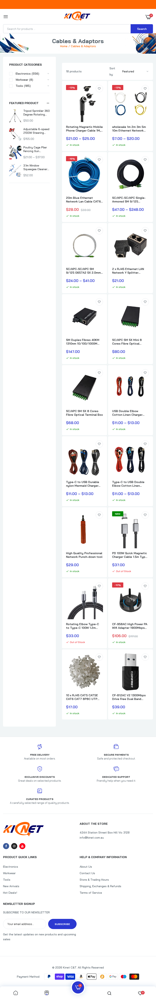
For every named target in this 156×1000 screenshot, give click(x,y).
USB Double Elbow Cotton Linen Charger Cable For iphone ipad (127, 413)
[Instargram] (14, 846)
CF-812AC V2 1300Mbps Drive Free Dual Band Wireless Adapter (129, 697)
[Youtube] (22, 846)
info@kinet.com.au (92, 837)
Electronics (10, 866)
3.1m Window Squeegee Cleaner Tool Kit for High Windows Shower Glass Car (35, 167)
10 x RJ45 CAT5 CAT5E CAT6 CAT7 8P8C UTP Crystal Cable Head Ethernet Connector (82, 697)
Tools (6, 879)
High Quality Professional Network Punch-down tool (84, 555)
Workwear (9, 873)
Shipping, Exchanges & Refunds (100, 886)
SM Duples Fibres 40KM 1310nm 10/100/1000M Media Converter (82, 341)
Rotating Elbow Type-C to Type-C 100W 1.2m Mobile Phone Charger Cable (82, 626)
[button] (29, 103)
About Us (86, 866)
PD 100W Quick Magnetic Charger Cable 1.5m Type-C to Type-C (130, 555)
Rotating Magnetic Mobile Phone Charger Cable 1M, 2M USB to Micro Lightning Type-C (84, 128)
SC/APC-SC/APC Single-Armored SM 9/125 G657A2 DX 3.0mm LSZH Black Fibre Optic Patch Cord (129, 199)
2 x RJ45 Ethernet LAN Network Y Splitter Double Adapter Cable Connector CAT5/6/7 (128, 270)
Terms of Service (91, 892)
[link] (99, 88)
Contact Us (87, 873)
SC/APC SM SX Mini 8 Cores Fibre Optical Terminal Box (127, 341)
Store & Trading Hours (94, 879)
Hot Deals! (10, 892)
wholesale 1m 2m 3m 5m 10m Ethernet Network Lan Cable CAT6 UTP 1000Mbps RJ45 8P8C (129, 128)
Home (63, 46)
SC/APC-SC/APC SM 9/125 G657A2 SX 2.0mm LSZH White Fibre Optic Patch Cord (83, 270)
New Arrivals (11, 886)
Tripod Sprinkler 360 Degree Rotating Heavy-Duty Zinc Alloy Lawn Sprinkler (36, 112)
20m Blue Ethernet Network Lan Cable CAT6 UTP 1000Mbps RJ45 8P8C (83, 199)
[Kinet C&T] (77, 17)
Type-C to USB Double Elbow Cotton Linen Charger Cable (128, 483)
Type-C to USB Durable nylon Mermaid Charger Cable (82, 483)
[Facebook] (6, 846)
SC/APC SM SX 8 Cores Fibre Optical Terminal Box (84, 413)
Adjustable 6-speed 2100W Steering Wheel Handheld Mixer (36, 131)
